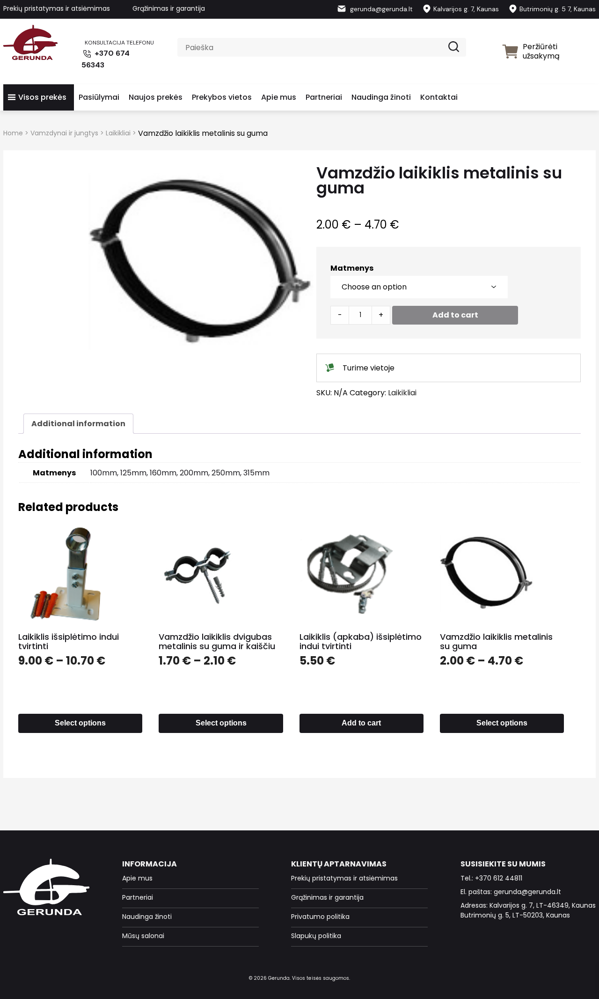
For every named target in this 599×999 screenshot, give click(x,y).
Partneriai (324, 97)
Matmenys (351, 268)
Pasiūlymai (99, 97)
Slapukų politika (316, 935)
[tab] (78, 424)
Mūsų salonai (143, 935)
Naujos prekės (156, 97)
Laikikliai (118, 133)
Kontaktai (439, 97)
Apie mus (278, 97)
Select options (80, 723)
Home (13, 133)
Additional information (78, 423)
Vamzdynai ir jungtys (64, 133)
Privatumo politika (320, 916)
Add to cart (455, 315)
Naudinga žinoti (381, 97)
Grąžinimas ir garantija (168, 8)
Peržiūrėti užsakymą (541, 51)
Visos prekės (42, 97)
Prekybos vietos (222, 97)
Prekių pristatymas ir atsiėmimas (56, 8)
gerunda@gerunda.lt (380, 9)
